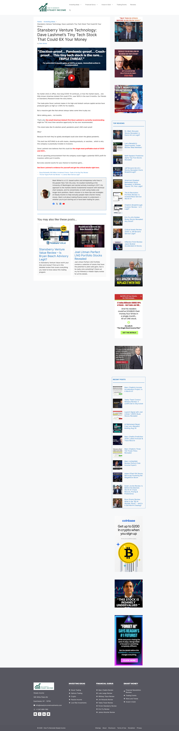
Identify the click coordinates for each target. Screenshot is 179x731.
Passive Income (76, 700)
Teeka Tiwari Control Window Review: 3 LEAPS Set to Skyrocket (133, 402)
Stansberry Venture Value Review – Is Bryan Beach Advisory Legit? (53, 254)
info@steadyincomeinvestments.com (49, 705)
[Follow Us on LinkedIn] (44, 714)
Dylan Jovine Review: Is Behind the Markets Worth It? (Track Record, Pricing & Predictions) (133, 490)
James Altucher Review (106, 712)
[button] (70, 10)
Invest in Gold (106, 5)
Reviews (133, 5)
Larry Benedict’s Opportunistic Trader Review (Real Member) (133, 145)
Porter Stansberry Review (107, 706)
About (104, 728)
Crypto (73, 696)
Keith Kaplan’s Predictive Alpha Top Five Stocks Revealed (134, 158)
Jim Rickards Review (105, 700)
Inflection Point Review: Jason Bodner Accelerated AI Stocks (134, 244)
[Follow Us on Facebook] (35, 714)
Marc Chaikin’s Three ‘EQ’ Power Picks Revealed (132, 451)
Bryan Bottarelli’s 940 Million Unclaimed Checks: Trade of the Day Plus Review (63, 172)
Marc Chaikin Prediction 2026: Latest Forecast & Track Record (133, 439)
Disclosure (111, 728)
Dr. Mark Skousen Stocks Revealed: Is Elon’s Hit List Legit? (132, 133)
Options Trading (76, 693)
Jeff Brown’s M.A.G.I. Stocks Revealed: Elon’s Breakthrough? (134, 170)
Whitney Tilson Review (106, 696)
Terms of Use (121, 728)
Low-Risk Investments (79, 703)
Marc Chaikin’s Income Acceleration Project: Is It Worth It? (133, 389)
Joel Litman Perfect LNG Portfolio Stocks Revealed (88, 255)
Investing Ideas (74, 5)
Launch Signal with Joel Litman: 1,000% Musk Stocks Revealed (133, 414)
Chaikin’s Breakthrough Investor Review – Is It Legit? (133, 207)
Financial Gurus (90, 5)
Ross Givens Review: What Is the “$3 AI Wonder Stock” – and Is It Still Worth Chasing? (133, 502)
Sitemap (98, 728)
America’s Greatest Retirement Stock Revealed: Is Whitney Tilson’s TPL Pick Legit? (134, 183)
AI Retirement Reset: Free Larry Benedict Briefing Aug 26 (132, 426)
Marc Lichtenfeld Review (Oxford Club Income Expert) (132, 463)
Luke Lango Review (105, 693)
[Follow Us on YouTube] (48, 714)
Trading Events (122, 5)
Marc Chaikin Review (105, 690)
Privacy (139, 728)
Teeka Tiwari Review (105, 703)
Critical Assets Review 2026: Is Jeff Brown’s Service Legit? (133, 231)
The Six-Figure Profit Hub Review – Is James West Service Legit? (59, 174)
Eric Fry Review (103, 709)
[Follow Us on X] (39, 714)
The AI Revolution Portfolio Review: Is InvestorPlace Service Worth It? (133, 195)
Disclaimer (131, 728)
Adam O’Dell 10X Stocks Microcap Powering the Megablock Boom (133, 475)
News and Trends (132, 699)
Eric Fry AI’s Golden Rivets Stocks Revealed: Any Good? (134, 219)
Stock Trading (76, 690)
